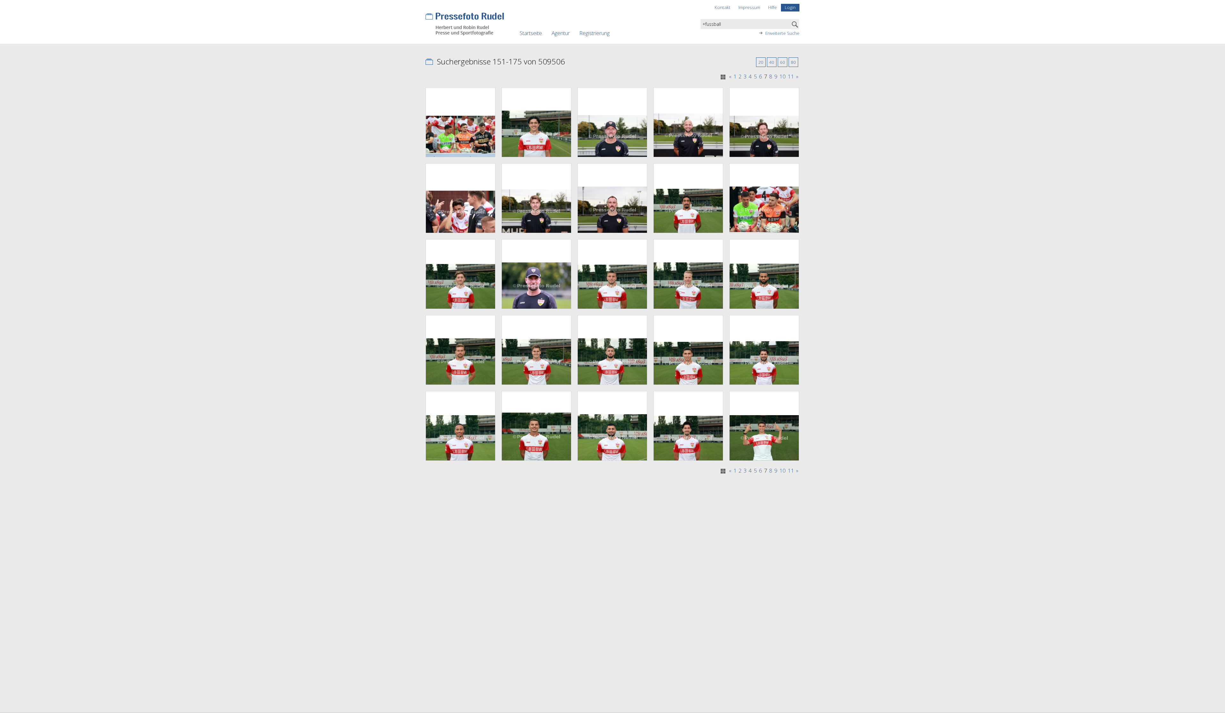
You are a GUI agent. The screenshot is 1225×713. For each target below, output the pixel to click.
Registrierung (594, 33)
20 (760, 62)
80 (793, 62)
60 (782, 62)
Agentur (561, 33)
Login (790, 7)
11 (791, 76)
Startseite (531, 33)
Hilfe (772, 7)
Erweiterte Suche (782, 33)
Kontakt (723, 7)
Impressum (749, 7)
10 (782, 76)
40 (771, 62)
